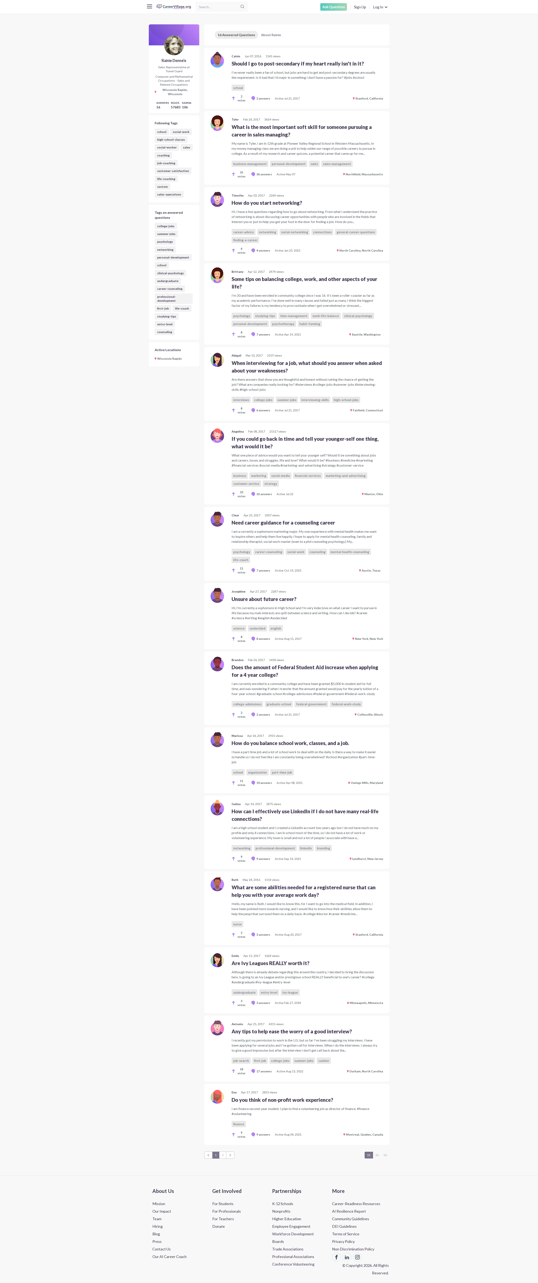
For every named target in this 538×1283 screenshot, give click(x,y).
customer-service (246, 483)
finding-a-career (245, 240)
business (239, 476)
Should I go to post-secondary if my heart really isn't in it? (298, 63)
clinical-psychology (170, 273)
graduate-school (278, 704)
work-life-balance (326, 316)
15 (369, 1155)
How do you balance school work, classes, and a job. (290, 743)
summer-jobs (166, 234)
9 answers (263, 859)
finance (238, 1124)
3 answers (263, 934)
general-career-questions (356, 232)
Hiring (157, 1226)
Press (157, 1241)
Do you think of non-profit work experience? (282, 1100)
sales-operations (169, 194)
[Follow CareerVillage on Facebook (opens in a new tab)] (336, 1257)
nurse (237, 924)
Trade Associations (287, 1249)
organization (257, 772)
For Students (222, 1203)
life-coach (182, 308)
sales (186, 147)
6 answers (263, 410)
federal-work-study (346, 704)
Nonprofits (281, 1211)
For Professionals (226, 1211)
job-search (241, 1061)
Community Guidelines (350, 1218)
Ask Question (333, 7)
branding (323, 848)
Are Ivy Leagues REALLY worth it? (270, 963)
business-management (250, 164)
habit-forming (309, 324)
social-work (181, 132)
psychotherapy (283, 324)
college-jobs (165, 226)
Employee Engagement (291, 1226)
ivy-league (290, 992)
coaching (163, 155)
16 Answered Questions (236, 35)
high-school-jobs (346, 400)
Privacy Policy (343, 1241)
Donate (218, 1226)
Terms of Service (345, 1234)
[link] (296, 78)
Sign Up (360, 7)
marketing (258, 476)
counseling (164, 332)
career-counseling (169, 288)
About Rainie (271, 35)
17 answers (264, 1071)
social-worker (167, 147)
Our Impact (161, 1211)
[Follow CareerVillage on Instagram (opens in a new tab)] (357, 1257)
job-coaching (166, 163)
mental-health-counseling (350, 552)
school (161, 132)
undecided (257, 628)
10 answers (264, 782)
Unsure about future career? (264, 599)
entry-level (165, 324)
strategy (270, 483)
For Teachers (223, 1218)
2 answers (263, 98)
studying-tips (166, 316)
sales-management (337, 164)
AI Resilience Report (349, 1211)
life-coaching (166, 179)
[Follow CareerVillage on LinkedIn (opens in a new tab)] (347, 1257)
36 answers (264, 174)
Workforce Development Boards (293, 1238)
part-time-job (282, 772)
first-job (163, 308)
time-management (293, 316)
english (275, 628)
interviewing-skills (315, 400)
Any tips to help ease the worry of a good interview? (292, 1031)
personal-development (173, 257)
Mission (158, 1203)
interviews (241, 400)
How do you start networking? (267, 203)
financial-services (308, 476)
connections (322, 232)
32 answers (264, 494)
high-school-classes (171, 139)
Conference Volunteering (293, 1264)
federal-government (311, 704)
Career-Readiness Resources (356, 1203)
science (239, 628)
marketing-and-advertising (346, 476)
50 (385, 1155)
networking (165, 249)
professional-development (166, 298)
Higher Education (286, 1218)
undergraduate (167, 281)
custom (162, 186)
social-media (280, 476)
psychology (165, 241)
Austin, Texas (371, 570)
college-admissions (247, 704)
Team (156, 1218)
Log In (378, 7)
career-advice (243, 232)
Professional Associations (293, 1256)
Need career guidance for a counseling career (283, 522)
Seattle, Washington (366, 334)
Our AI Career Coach (169, 1256)
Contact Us (161, 1249)
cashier (323, 1061)
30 (377, 1155)
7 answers (263, 334)
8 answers (263, 638)
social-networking (294, 232)
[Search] (242, 6)
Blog (156, 1234)
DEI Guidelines (344, 1226)
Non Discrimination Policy (353, 1249)
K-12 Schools (282, 1203)
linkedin (306, 848)
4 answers (263, 250)
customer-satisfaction (173, 171)
